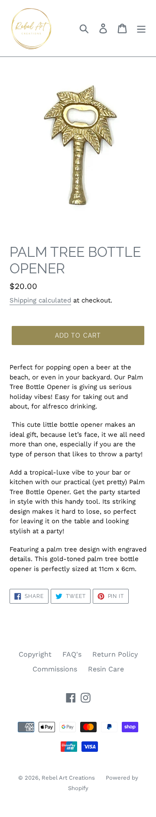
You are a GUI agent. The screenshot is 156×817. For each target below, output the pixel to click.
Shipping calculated (40, 300)
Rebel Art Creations (68, 777)
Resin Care (106, 669)
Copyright (35, 654)
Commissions (54, 669)
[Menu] (141, 28)
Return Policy (115, 654)
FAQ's (71, 654)
